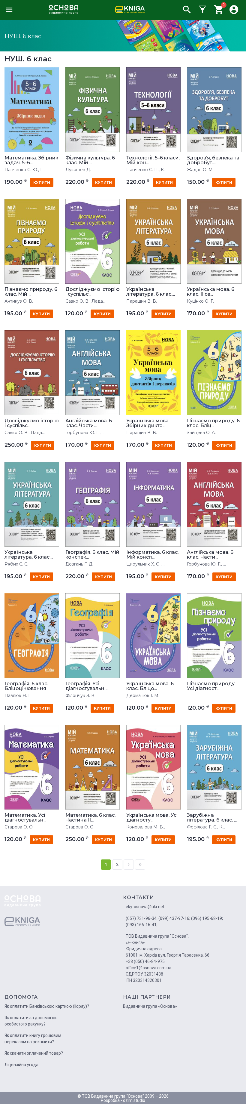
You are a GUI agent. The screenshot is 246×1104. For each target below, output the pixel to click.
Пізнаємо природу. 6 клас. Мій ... (30, 292)
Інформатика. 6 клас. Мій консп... (152, 555)
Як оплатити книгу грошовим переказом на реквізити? (32, 1038)
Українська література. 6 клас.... (150, 292)
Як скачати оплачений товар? (33, 1053)
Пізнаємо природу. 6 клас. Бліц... (213, 423)
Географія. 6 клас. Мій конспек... (92, 555)
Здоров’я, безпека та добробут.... (213, 160)
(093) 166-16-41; (142, 924)
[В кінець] (140, 864)
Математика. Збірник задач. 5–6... (31, 160)
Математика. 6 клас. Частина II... (90, 817)
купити (41, 182)
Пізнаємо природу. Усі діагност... (211, 686)
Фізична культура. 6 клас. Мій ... (90, 160)
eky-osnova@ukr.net (145, 906)
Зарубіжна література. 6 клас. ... (212, 817)
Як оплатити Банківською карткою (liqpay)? (46, 1006)
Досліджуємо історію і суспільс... (92, 292)
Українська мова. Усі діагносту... (152, 817)
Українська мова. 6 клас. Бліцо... (150, 686)
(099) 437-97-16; (174, 918)
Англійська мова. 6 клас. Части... (88, 423)
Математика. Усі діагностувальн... (25, 817)
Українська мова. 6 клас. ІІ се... (210, 292)
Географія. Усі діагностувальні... (86, 686)
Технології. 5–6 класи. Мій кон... (153, 160)
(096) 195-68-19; (207, 918)
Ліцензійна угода (21, 1064)
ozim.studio (134, 1100)
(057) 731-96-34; (142, 918)
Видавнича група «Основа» (150, 1006)
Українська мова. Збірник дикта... (148, 423)
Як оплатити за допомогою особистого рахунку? (31, 1020)
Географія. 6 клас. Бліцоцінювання (26, 686)
